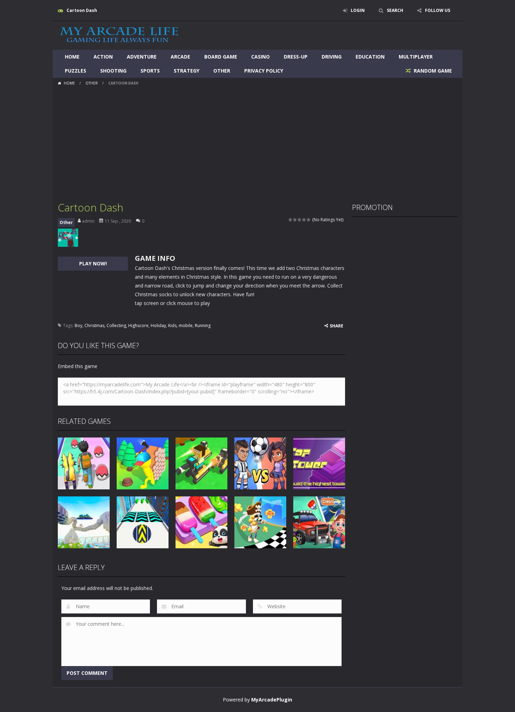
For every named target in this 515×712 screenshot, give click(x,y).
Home (72, 56)
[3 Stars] (299, 220)
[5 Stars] (309, 220)
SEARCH (395, 10)
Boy (78, 325)
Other (221, 70)
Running (203, 325)
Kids (172, 325)
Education (370, 56)
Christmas (94, 325)
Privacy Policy (263, 70)
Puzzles (75, 70)
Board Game (220, 56)
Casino (260, 56)
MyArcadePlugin (271, 699)
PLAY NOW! (93, 263)
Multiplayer (416, 56)
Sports (150, 70)
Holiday (158, 325)
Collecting (116, 325)
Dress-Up (296, 56)
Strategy (186, 70)
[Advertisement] (257, 141)
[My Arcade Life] (119, 35)
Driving (332, 56)
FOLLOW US (437, 10)
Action (103, 56)
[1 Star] (290, 220)
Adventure (142, 56)
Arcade (180, 56)
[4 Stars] (304, 220)
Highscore (138, 325)
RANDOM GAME (432, 70)
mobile (186, 325)
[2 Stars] (295, 220)
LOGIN (358, 10)
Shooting (113, 70)
